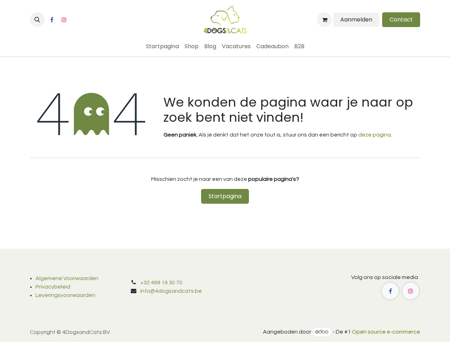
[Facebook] (51, 19)
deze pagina (374, 135)
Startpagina (225, 196)
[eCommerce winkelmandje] (324, 19)
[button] (37, 19)
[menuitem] (162, 46)
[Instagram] (64, 19)
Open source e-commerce (386, 332)
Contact (401, 19)
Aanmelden (356, 19)
